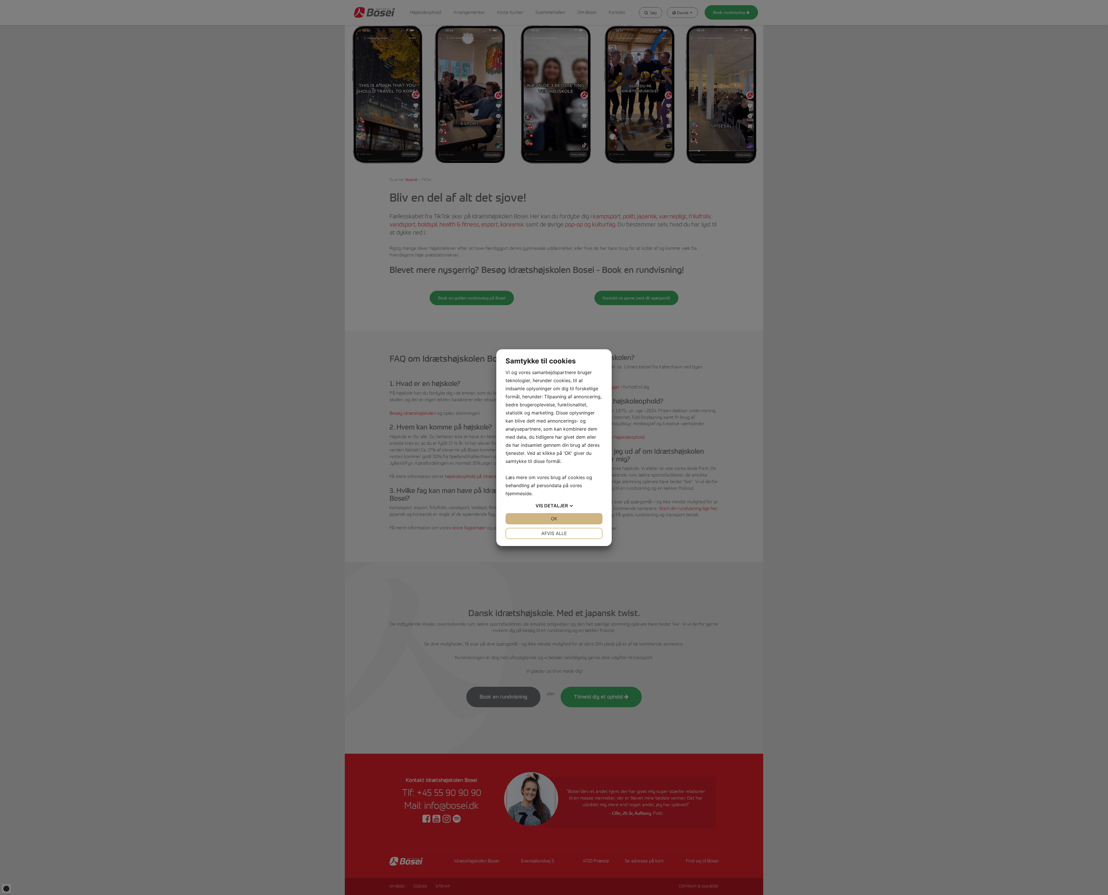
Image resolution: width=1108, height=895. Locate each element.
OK (554, 518)
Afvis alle (554, 533)
